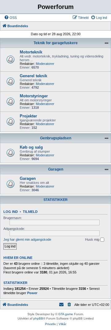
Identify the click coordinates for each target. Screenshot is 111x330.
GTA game (65, 314)
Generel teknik (33, 76)
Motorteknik (31, 52)
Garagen (55, 169)
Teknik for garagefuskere (56, 43)
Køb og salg (31, 147)
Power (32, 293)
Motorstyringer (34, 96)
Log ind (10, 212)
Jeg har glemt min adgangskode (27, 239)
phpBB (38, 318)
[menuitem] (10, 17)
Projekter (28, 116)
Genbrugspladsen (55, 138)
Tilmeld (30, 212)
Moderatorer (45, 64)
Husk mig (92, 239)
